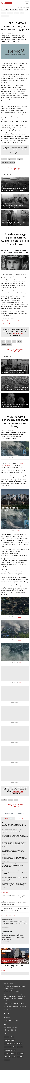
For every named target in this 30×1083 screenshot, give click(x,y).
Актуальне (4, 965)
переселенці (13, 9)
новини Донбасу (6, 344)
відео (22, 12)
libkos (17, 530)
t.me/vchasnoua (17, 151)
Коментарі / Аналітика (8, 988)
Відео (3, 1019)
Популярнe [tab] (22, 891)
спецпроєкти (5, 16)
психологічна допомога (8, 162)
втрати (9, 341)
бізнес (21, 9)
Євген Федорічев (7, 1004)
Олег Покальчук (7, 992)
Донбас (4, 159)
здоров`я (19, 159)
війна (26, 9)
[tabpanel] (15, 928)
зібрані (13, 89)
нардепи (16, 12)
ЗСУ (14, 341)
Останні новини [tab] (8, 891)
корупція (9, 12)
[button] (15, 887)
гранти (3, 12)
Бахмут (11, 817)
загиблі (19, 341)
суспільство (4, 9)
